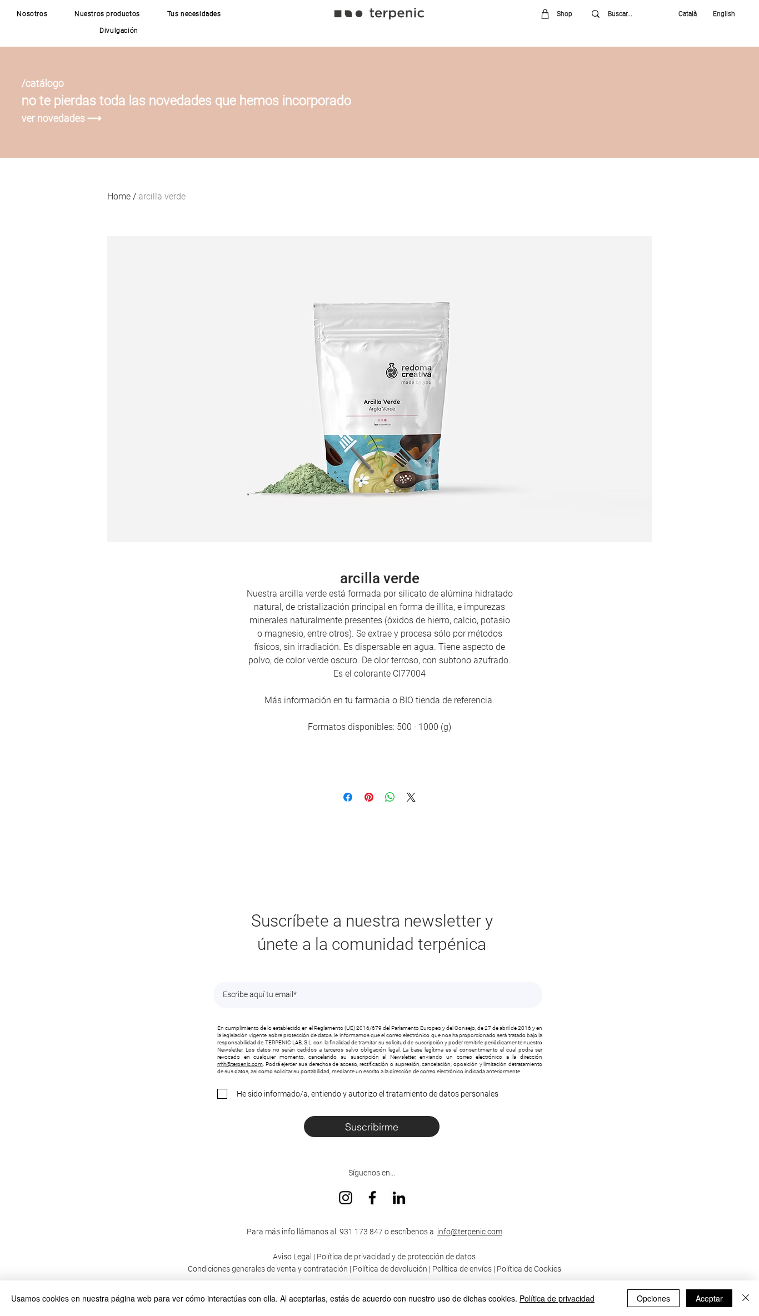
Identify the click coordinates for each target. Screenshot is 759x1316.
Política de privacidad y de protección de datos (395, 1256)
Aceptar (709, 1298)
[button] (32, 14)
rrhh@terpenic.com (240, 1064)
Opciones (653, 1298)
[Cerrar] (745, 1298)
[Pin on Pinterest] (369, 797)
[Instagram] (345, 1198)
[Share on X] (411, 797)
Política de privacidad (557, 1298)
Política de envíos (462, 1268)
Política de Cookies (529, 1268)
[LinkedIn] (399, 1198)
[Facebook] (372, 1198)
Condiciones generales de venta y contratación (268, 1268)
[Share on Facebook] (347, 797)
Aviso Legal (292, 1256)
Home (119, 196)
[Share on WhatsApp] (390, 797)
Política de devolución (390, 1268)
